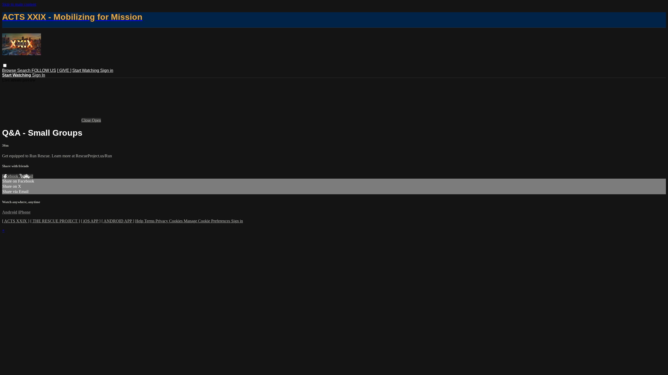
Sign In (38, 75)
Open (96, 120)
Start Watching (86, 70)
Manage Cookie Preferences (207, 221)
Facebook (10, 176)
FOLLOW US (44, 70)
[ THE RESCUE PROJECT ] (55, 221)
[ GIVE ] (64, 70)
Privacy (162, 221)
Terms (150, 221)
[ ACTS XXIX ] (15, 221)
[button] (5, 65)
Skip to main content (19, 4)
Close (86, 120)
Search (24, 70)
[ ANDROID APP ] (118, 221)
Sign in (106, 70)
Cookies (176, 221)
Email (28, 176)
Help (139, 221)
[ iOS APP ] (90, 221)
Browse (9, 70)
